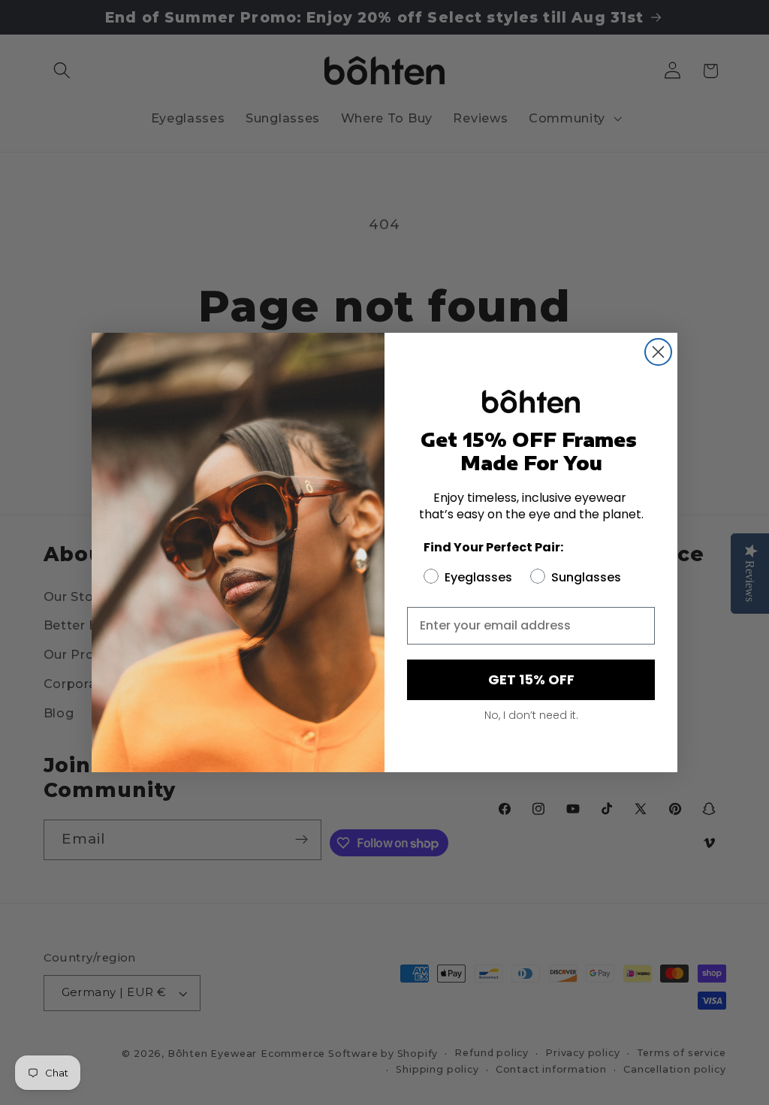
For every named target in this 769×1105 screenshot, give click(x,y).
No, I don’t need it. (531, 715)
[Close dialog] (658, 352)
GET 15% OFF (531, 679)
